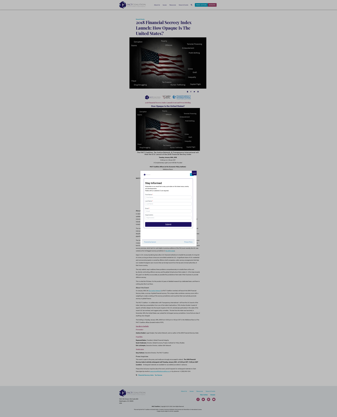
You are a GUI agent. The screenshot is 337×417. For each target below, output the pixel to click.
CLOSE (194, 173)
